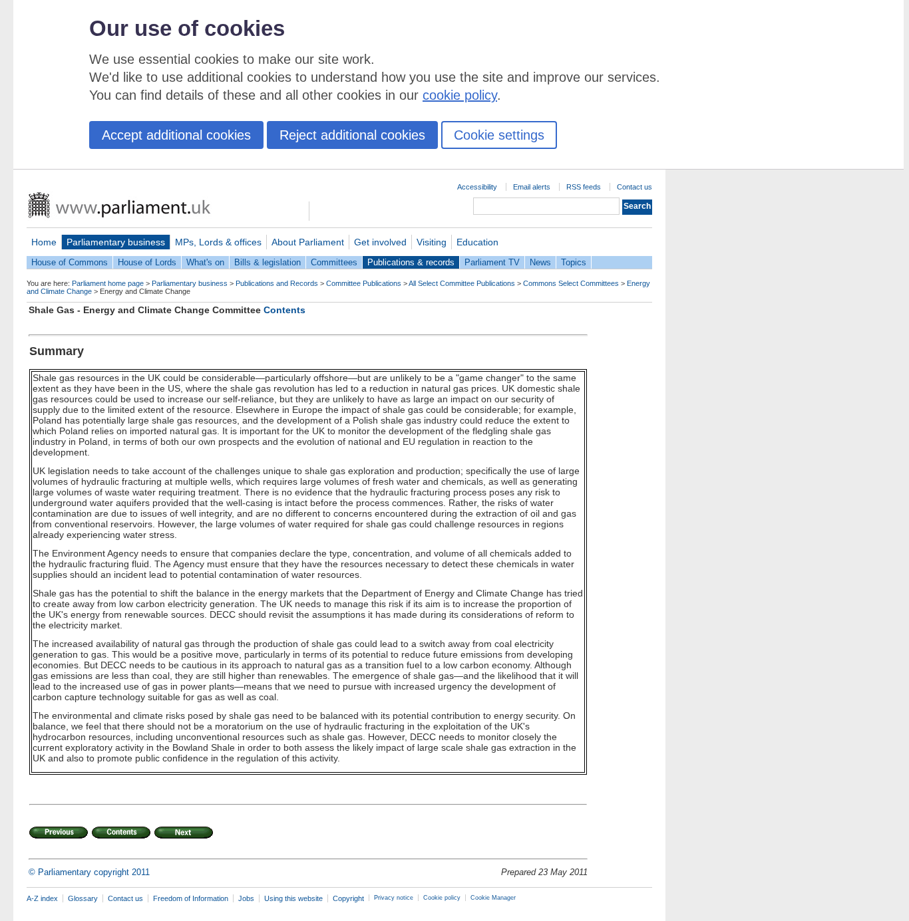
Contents (284, 310)
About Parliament (308, 242)
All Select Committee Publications (462, 283)
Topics (573, 262)
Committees (334, 262)
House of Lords (147, 262)
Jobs (246, 898)
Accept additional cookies (176, 135)
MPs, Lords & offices (218, 242)
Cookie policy (441, 897)
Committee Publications (363, 283)
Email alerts (531, 187)
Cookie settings (499, 135)
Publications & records (410, 262)
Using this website (293, 898)
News (540, 262)
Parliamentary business (116, 242)
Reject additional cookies (352, 135)
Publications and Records (277, 283)
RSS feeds (583, 187)
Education (477, 242)
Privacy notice (393, 897)
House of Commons (69, 262)
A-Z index (42, 898)
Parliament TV (492, 262)
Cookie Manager (493, 897)
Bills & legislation (267, 262)
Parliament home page (108, 283)
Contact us (634, 187)
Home (44, 242)
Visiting (432, 242)
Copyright (348, 898)
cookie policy (460, 95)
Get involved (380, 242)
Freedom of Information (190, 898)
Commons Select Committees (571, 283)
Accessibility (477, 187)
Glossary (83, 898)
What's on (205, 262)
